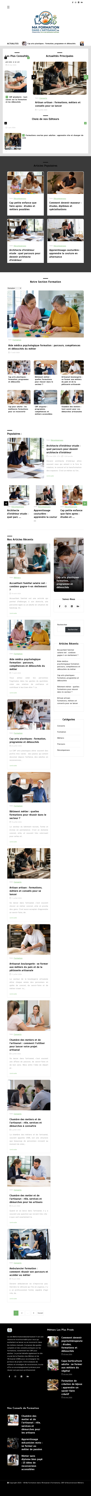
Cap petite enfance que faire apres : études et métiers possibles (23, 206)
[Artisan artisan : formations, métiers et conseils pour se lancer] (60, 78)
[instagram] (75, 2)
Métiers (17, 578)
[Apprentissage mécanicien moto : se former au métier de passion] (13, 1445)
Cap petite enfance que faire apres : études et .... (18, 513)
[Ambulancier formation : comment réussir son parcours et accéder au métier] (28, 1244)
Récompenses (20, 199)
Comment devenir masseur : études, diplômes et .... (44, 513)
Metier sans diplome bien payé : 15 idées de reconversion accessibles (32, 1462)
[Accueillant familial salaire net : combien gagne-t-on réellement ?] (28, 559)
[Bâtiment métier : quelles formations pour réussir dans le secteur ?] (48, 43)
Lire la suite (50, 479)
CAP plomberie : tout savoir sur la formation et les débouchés (16, 67)
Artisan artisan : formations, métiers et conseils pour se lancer (58, 104)
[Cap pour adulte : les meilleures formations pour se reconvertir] (19, 397)
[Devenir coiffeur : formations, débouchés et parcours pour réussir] (16, 92)
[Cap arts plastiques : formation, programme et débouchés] (19, 367)
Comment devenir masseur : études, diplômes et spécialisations (65, 206)
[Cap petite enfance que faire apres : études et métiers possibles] (25, 183)
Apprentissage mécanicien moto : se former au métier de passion (32, 1444)
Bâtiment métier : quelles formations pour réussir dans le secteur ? (44, 380)
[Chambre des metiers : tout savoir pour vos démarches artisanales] (72, 397)
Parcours (61, 744)
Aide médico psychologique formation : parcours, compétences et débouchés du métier (44, 347)
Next (86, 77)
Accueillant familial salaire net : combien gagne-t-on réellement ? (28, 586)
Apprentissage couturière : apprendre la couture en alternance (64, 253)
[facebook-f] (72, 2)
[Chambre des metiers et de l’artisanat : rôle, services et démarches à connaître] (28, 1095)
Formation (17, 340)
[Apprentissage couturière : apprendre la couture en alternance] (65, 230)
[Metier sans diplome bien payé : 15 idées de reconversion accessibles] (13, 1463)
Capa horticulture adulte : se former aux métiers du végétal (71, 1365)
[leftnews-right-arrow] (5, 58)
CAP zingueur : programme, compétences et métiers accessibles (43, 410)
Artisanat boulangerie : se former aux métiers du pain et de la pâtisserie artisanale (72, 380)
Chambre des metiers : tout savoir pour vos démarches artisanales (72, 409)
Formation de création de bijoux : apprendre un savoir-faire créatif (51, 143)
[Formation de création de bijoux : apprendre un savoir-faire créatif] (13, 148)
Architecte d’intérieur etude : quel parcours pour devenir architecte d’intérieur (24, 255)
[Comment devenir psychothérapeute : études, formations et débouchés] (52, 1346)
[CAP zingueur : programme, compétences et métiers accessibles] (45, 397)
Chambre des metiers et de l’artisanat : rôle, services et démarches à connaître (26, 1122)
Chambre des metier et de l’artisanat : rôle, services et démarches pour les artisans (26, 1199)
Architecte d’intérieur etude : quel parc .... (71, 513)
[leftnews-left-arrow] (28, 58)
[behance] (82, 2)
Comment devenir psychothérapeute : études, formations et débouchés (72, 1344)
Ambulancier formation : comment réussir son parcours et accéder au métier (29, 1271)
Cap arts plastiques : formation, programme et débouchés (18, 379)
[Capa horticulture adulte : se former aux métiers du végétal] (52, 1368)
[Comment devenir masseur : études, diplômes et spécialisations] (65, 183)
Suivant (40, 1313)
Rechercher (62, 625)
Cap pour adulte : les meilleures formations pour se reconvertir (18, 409)
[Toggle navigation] (8, 7)
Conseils (43, 98)
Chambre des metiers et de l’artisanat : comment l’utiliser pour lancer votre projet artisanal (27, 1044)
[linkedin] (78, 2)
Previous (34, 77)
